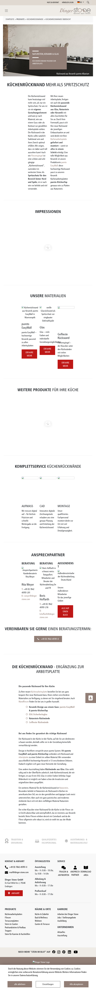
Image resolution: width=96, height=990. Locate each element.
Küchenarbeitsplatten (13, 914)
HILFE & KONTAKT (53, 3)
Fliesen (8, 918)
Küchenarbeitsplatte (58, 139)
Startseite (10, 19)
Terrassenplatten (11, 921)
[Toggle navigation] (6, 10)
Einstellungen (48, 984)
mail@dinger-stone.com (19, 872)
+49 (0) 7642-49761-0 (49, 639)
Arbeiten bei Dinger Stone (67, 914)
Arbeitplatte (23, 757)
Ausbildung (61, 921)
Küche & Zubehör (42, 914)
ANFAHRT (15, 893)
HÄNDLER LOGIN (68, 3)
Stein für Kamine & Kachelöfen (17, 934)
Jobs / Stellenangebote (66, 918)
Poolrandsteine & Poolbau (15, 928)
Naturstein (63, 788)
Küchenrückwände (35, 19)
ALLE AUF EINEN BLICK (65, 611)
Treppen (8, 931)
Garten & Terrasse (42, 924)
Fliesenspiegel (37, 156)
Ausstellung (62, 936)
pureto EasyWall (67, 707)
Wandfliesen (24, 702)
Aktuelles (61, 932)
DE (81, 2)
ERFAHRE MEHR (29, 354)
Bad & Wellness (41, 918)
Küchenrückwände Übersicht (58, 19)
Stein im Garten (11, 924)
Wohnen (38, 921)
